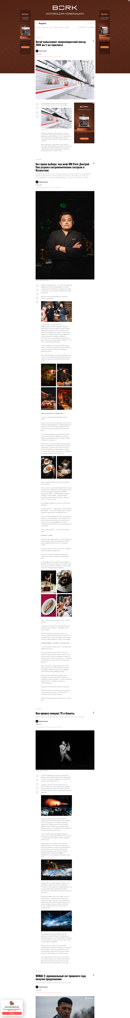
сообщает (60, 136)
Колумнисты (44, 27)
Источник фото (44, 129)
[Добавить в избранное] (93, 41)
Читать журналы (91, 27)
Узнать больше (13, 1010)
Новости (38, 27)
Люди (50, 27)
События (55, 27)
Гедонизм (61, 27)
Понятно (12, 1013)
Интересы (67, 27)
